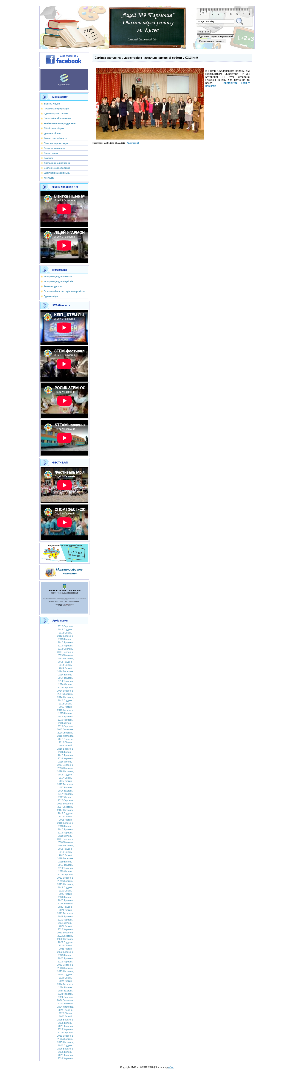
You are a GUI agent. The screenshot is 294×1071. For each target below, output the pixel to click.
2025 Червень (65, 1029)
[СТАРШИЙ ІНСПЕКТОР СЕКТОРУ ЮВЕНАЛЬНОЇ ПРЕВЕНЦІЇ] (64, 597)
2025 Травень (65, 1026)
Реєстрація (145, 39)
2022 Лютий (65, 926)
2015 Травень (65, 716)
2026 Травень (65, 1055)
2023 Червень (65, 961)
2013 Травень (65, 642)
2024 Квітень (65, 987)
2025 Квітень (65, 1023)
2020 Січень (65, 890)
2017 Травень (65, 790)
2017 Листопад (65, 810)
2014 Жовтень (65, 694)
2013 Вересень (65, 652)
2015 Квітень (65, 713)
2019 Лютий (65, 855)
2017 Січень (65, 777)
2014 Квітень (65, 674)
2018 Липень (65, 836)
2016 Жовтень (65, 768)
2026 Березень (65, 1048)
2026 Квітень (65, 1052)
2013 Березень (65, 636)
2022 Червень (65, 929)
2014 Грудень (65, 700)
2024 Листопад (65, 1006)
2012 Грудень (65, 629)
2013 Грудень (65, 661)
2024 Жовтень (65, 1003)
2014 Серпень (65, 687)
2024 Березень (65, 984)
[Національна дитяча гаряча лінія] (64, 552)
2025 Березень (65, 1019)
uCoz (171, 1067)
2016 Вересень (65, 765)
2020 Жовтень (65, 903)
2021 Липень (65, 923)
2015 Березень (65, 710)
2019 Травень (65, 865)
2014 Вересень (65, 690)
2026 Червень (65, 1058)
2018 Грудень (65, 848)
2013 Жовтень (65, 655)
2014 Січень (65, 665)
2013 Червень (65, 645)
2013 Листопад (65, 658)
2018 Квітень (65, 826)
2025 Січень (65, 1013)
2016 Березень (65, 748)
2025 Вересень (65, 1035)
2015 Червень (65, 719)
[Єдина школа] (64, 79)
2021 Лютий (65, 910)
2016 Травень (65, 755)
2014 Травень (65, 678)
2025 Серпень (65, 1032)
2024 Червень (65, 994)
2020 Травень (65, 900)
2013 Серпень (65, 649)
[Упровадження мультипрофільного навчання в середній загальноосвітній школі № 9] (64, 571)
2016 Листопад (65, 771)
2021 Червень (65, 919)
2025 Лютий (65, 1016)
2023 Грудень (65, 974)
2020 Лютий (65, 894)
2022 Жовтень (65, 935)
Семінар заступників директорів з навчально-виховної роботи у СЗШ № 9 (146, 57)
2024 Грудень (65, 1010)
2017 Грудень (65, 813)
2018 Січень (65, 816)
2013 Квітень (65, 639)
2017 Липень (65, 797)
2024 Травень (65, 990)
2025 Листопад (65, 1042)
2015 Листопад (65, 736)
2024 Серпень (65, 997)
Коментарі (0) (133, 143)
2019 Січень (65, 852)
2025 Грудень (65, 1045)
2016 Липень (65, 761)
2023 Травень (65, 958)
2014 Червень (65, 681)
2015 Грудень (65, 739)
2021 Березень (65, 913)
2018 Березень (65, 823)
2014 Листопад (65, 697)
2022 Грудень (65, 942)
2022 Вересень (65, 932)
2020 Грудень (65, 906)
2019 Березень (65, 858)
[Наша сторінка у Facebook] (64, 58)
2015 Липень (65, 723)
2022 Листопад (65, 939)
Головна (132, 39)
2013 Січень (65, 632)
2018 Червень (65, 832)
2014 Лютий (65, 668)
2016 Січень (65, 742)
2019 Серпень (65, 874)
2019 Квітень (65, 861)
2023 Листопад (65, 971)
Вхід (155, 39)
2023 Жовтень (65, 968)
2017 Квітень (65, 787)
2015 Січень (65, 703)
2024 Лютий (65, 981)
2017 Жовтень (65, 807)
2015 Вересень (65, 729)
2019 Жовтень (65, 881)
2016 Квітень (65, 752)
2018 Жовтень (65, 842)
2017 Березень (65, 784)
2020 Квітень (65, 897)
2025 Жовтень (65, 1039)
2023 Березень (65, 952)
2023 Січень (65, 945)
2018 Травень (65, 829)
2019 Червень (65, 868)
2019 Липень (65, 871)
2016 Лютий (65, 745)
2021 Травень (65, 916)
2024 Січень (65, 977)
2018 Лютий (65, 819)
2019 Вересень (65, 877)
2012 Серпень (65, 626)
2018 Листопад (65, 845)
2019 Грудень (65, 887)
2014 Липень (65, 684)
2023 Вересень (65, 965)
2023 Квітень (65, 955)
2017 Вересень (65, 803)
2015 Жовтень (65, 732)
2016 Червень (65, 758)
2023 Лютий (65, 948)
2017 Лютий (65, 781)
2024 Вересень (65, 1000)
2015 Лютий (65, 707)
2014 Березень (65, 671)
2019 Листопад (65, 884)
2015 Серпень (65, 726)
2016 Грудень (65, 774)
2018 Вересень (65, 839)
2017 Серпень (65, 800)
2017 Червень (65, 794)
